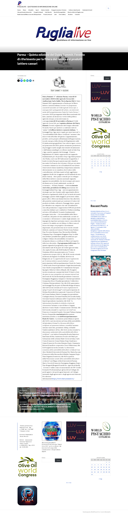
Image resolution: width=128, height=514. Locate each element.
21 (103, 163)
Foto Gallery (62, 14)
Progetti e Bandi (38, 12)
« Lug (100, 171)
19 (98, 163)
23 (109, 163)
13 (100, 161)
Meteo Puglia (93, 200)
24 (92, 165)
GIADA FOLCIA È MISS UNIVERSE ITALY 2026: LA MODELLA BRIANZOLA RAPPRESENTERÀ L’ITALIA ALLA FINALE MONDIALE (99, 218)
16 (109, 161)
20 (101, 163)
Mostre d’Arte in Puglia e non (75, 12)
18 (94, 163)
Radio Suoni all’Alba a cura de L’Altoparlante (29, 14)
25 (94, 165)
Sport (37, 10)
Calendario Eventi (87, 10)
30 (109, 165)
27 (101, 165)
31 (92, 167)
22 (106, 163)
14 (103, 161)
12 (98, 161)
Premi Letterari (47, 14)
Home (19, 10)
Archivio (70, 14)
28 (103, 165)
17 (92, 163)
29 (106, 165)
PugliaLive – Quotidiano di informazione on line (37, 7)
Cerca (92, 75)
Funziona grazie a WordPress (90, 512)
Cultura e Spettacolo (74, 10)
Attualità (30, 10)
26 (98, 165)
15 (106, 161)
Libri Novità (48, 12)
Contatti (77, 14)
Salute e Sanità (45, 10)
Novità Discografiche (59, 12)
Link (55, 14)
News (24, 10)
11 (94, 467)
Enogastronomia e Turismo (58, 10)
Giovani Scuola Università (24, 12)
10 (92, 161)
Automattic (107, 512)
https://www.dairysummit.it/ (63, 379)
